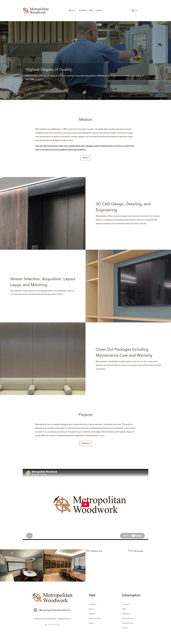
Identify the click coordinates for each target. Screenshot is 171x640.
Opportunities (95, 618)
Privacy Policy (128, 623)
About (71, 10)
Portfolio (83, 10)
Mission (92, 614)
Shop (91, 623)
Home (124, 628)
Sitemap (125, 614)
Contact (98, 10)
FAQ (91, 10)
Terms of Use (127, 618)
